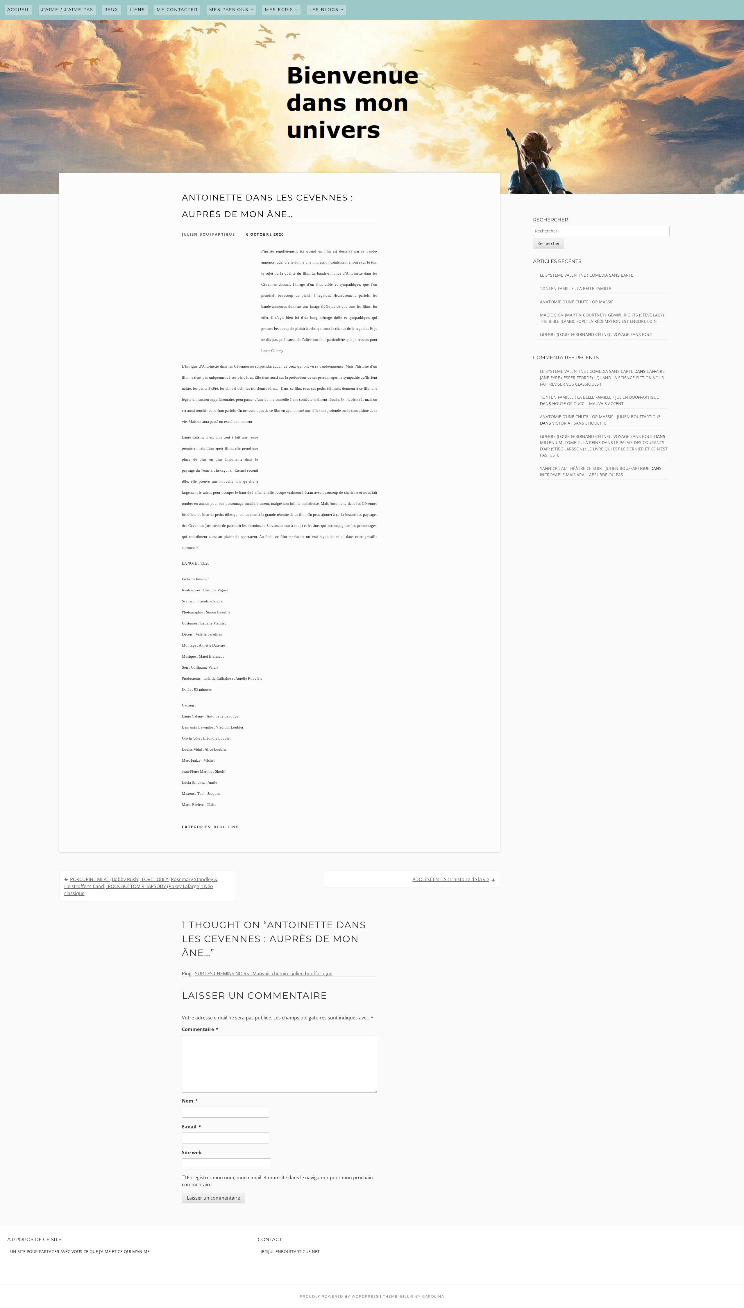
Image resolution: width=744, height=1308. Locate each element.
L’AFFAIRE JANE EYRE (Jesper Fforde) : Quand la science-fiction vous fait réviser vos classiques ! (602, 377)
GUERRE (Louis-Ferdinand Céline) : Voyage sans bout (596, 334)
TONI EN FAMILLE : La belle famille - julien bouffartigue (599, 397)
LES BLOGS (324, 9)
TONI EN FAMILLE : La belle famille (575, 288)
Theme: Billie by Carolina (413, 1296)
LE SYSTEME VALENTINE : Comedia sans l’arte (586, 275)
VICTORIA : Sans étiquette (579, 423)
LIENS (137, 9)
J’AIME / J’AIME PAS (67, 9)
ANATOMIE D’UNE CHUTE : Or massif (576, 302)
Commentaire (200, 1029)
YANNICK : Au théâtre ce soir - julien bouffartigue (594, 468)
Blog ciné (226, 826)
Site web (191, 1152)
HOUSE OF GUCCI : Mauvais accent (588, 403)
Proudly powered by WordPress (339, 1296)
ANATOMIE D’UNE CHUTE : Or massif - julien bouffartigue (600, 416)
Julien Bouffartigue (208, 234)
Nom (190, 1101)
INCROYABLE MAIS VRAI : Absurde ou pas (581, 474)
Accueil (18, 9)
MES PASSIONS (228, 9)
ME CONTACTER (177, 9)
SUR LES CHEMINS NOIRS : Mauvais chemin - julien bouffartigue (263, 973)
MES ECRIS (279, 9)
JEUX (111, 9)
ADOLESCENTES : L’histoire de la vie (450, 879)
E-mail (191, 1126)
